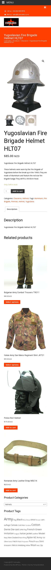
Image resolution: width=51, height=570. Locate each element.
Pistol (20, 541)
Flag (25, 530)
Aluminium (38, 198)
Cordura (28, 525)
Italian (23, 533)
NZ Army (37, 537)
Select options (12, 302)
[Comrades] (9, 21)
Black (20, 519)
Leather (35, 534)
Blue (24, 520)
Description (12, 209)
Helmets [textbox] (24, 504)
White (28, 545)
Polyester (25, 541)
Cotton (35, 524)
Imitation (9, 533)
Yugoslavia (30, 201)
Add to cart (18, 191)
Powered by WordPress (12, 565)
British (33, 520)
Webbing (22, 545)
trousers (7, 545)
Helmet (22, 201)
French (31, 529)
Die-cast (15, 529)
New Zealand (13, 537)
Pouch (32, 541)
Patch (15, 541)
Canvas (14, 525)
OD (44, 538)
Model (42, 533)
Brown (38, 520)
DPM (21, 529)
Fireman (14, 201)
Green (38, 529)
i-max (29, 565)
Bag (14, 520)
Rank (37, 541)
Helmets (25, 198)
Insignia (16, 534)
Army (8, 519)
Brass (28, 520)
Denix (7, 529)
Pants (10, 541)
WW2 (38, 545)
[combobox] (25, 504)
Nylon (30, 537)
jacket (29, 533)
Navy (5, 538)
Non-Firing (22, 538)
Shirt (41, 541)
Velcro (14, 545)
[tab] (12, 209)
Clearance (17, 198)
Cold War (21, 525)
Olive (6, 541)
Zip (41, 545)
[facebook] (45, 8)
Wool (33, 545)
